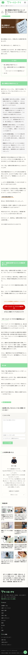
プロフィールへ (14, 494)
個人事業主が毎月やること (11, 65)
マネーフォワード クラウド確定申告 (14, 307)
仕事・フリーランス (6, 16)
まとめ (5, 73)
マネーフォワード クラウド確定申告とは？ (15, 71)
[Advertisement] (14, 241)
